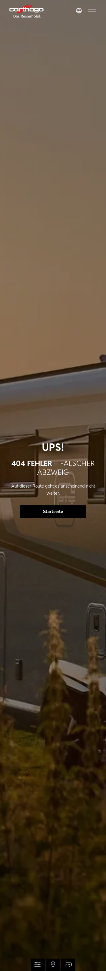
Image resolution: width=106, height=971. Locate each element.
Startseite (53, 512)
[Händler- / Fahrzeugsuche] (53, 965)
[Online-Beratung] (68, 965)
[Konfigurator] (38, 965)
